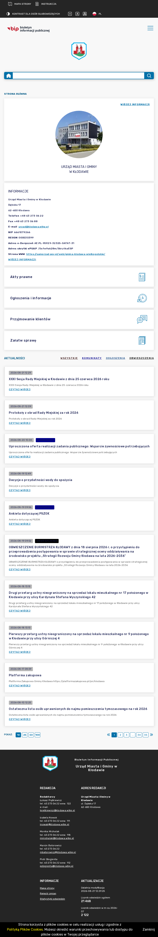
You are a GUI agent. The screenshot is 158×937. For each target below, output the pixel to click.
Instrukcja (48, 3)
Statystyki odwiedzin (52, 898)
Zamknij (149, 929)
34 (139, 734)
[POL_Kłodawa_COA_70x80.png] (79, 51)
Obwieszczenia (141, 358)
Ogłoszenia (115, 358)
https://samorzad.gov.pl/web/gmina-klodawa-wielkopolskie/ (65, 254)
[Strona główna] (9, 75)
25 (24, 734)
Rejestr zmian (48, 893)
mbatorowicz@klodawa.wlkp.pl (58, 852)
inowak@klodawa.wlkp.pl (54, 824)
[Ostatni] (151, 734)
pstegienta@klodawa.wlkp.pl (56, 866)
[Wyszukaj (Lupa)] (148, 75)
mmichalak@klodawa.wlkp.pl (57, 838)
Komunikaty (92, 358)
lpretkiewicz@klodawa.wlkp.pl (57, 810)
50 (31, 734)
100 (37, 734)
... (133, 734)
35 (145, 734)
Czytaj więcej (20, 389)
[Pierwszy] (108, 734)
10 (18, 734)
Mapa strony (22, 3)
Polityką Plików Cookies (25, 929)
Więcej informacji (22, 259)
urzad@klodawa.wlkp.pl (34, 226)
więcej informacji (135, 104)
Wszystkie (69, 358)
